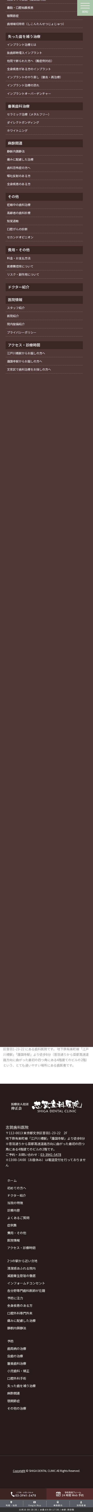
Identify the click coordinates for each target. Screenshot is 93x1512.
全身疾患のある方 (20, 1305)
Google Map (34, 1505)
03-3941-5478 (50, 1154)
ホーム (12, 1180)
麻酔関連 (13, 1393)
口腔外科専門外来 (20, 1313)
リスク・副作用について (23, 274)
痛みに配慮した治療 (21, 1320)
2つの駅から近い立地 (22, 1260)
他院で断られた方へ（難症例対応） (30, 61)
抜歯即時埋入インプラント (24, 53)
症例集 (12, 1225)
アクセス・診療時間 (21, 1247)
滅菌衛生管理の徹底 (21, 1275)
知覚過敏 (13, 221)
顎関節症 (13, 1401)
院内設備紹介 (16, 324)
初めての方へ (16, 1188)
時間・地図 (11, 1505)
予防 (10, 1341)
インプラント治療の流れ (23, 85)
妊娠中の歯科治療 (18, 205)
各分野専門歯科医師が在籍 (26, 1290)
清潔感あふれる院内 (21, 1268)
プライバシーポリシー (21, 332)
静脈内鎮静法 (16, 1328)
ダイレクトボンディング (23, 122)
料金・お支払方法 (18, 258)
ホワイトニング (17, 130)
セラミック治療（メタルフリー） (29, 114)
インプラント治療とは (21, 44)
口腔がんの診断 (17, 229)
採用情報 (81, 1505)
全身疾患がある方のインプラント (29, 69)
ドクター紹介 (16, 1195)
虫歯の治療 (15, 1356)
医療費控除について (20, 266)
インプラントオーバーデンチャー (29, 93)
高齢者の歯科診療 (18, 213)
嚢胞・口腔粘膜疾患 (20, 7)
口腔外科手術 (16, 1378)
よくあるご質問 (18, 1217)
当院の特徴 (15, 1203)
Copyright (19, 1471)
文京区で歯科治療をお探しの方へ (29, 369)
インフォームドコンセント (26, 1283)
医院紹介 (13, 316)
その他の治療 (16, 1408)
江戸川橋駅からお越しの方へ (26, 353)
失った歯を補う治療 (21, 1385)
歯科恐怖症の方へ (18, 168)
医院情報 (13, 1240)
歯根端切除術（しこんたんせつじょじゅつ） (36, 24)
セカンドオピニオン (20, 237)
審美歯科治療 (16, 1363)
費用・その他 (16, 1233)
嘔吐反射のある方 (18, 176)
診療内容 (13, 1210)
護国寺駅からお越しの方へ (24, 361)
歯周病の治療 (16, 1348)
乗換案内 (58, 1505)
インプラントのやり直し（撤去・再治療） (35, 77)
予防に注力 (15, 1298)
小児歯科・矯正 (18, 1371)
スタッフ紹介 (16, 308)
